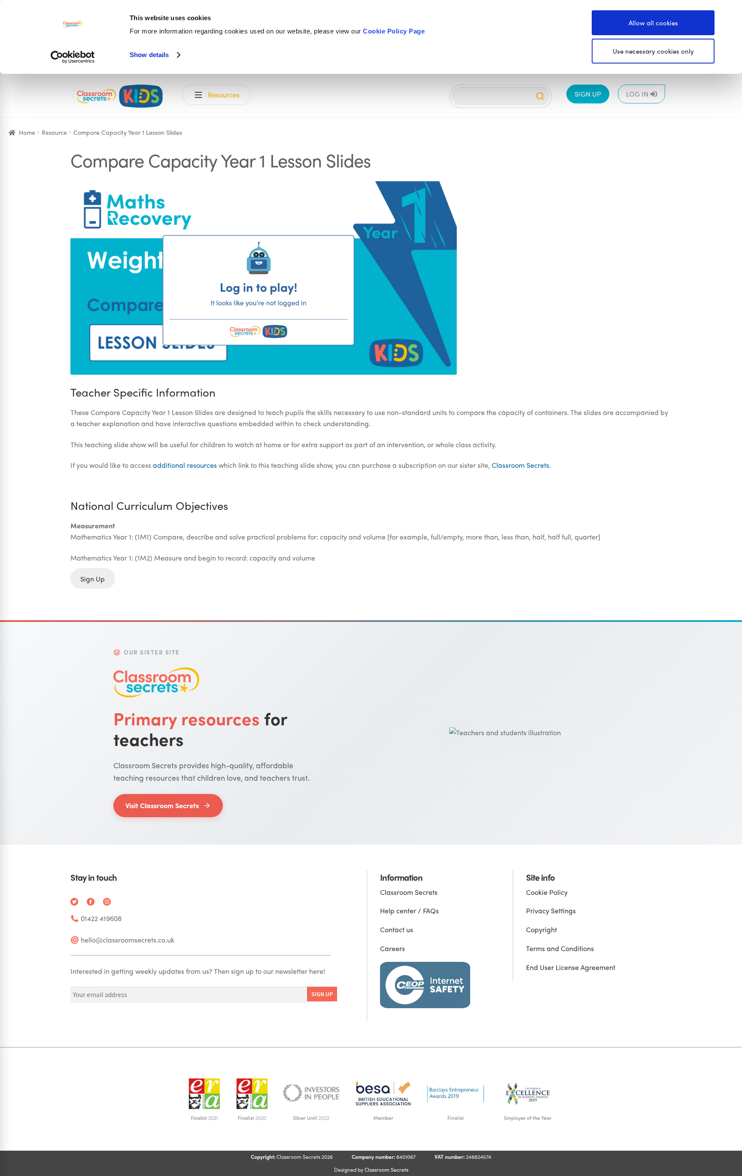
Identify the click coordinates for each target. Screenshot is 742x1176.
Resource (54, 132)
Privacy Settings (551, 910)
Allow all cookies (653, 22)
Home (27, 132)
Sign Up (92, 578)
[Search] (540, 96)
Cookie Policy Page (394, 31)
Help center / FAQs (409, 910)
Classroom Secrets (520, 465)
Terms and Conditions (560, 948)
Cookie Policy (547, 892)
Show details (149, 54)
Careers (392, 948)
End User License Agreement (570, 967)
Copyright (541, 929)
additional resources (185, 465)
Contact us (396, 929)
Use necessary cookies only (653, 51)
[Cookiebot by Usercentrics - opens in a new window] (72, 57)
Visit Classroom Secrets (162, 805)
